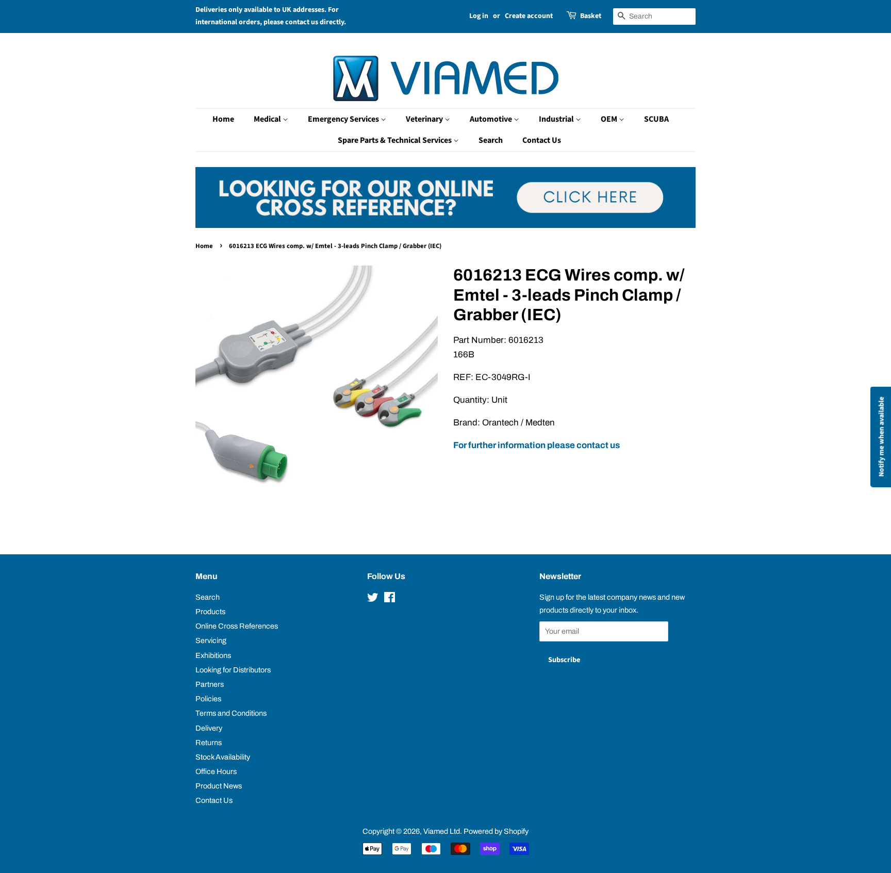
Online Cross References (236, 626)
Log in (478, 16)
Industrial (557, 119)
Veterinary (425, 119)
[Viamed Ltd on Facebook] (389, 599)
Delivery (208, 728)
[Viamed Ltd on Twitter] (372, 599)
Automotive (492, 119)
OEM (610, 119)
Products (210, 611)
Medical (268, 119)
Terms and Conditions (231, 713)
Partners (209, 684)
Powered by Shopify (496, 831)
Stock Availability (222, 757)
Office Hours (216, 771)
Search (490, 140)
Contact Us (541, 140)
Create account (529, 16)
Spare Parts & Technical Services (395, 140)
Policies (208, 699)
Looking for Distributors (233, 670)
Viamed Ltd (441, 831)
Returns (208, 742)
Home (223, 119)
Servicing (210, 640)
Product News (218, 786)
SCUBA (656, 119)
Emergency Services (344, 119)
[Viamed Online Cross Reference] (445, 225)
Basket (590, 16)
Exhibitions (213, 655)
